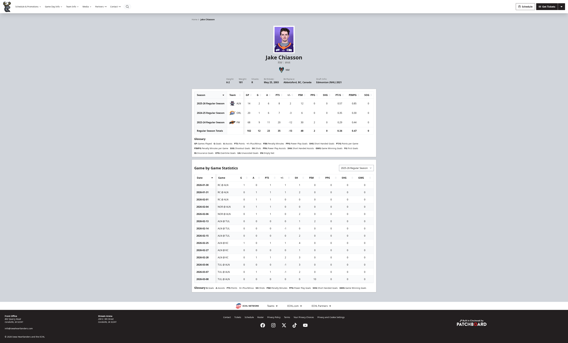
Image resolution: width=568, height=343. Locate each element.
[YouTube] (305, 325)
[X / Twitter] (284, 325)
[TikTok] (295, 325)
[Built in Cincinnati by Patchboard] (471, 323)
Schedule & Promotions (26, 6)
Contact (114, 6)
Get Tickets (548, 6)
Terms (287, 317)
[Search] (127, 6)
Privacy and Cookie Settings (331, 317)
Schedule (527, 6)
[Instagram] (273, 325)
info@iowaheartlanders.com (19, 328)
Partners (99, 6)
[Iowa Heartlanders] (7, 6)
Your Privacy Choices (304, 317)
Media (86, 6)
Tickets (237, 317)
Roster (260, 317)
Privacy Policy (273, 317)
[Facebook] (263, 325)
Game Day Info (52, 6)
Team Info (71, 6)
